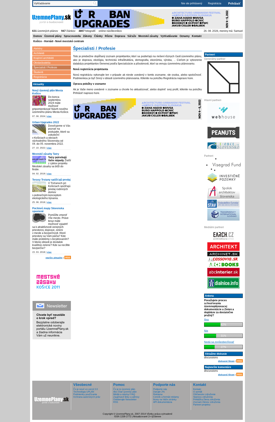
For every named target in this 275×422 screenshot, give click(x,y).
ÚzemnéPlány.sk (42, 10)
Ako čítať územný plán (125, 391)
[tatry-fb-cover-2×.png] (39, 160)
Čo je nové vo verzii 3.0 (85, 389)
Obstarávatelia (42, 62)
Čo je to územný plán (124, 389)
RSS (67, 257)
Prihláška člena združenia (206, 399)
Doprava (120, 36)
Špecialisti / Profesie (45, 67)
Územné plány (53, 36)
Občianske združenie (204, 394)
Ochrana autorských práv (86, 397)
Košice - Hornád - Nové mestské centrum (58, 41)
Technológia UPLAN (83, 391)
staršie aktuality (54, 257)
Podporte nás (160, 389)
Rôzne (109, 36)
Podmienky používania (85, 394)
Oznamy (185, 36)
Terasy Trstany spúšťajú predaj (51, 179)
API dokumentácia (162, 402)
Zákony (87, 36)
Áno (206, 319)
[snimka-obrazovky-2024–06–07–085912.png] (39, 100)
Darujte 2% (159, 391)
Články (98, 36)
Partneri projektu (201, 404)
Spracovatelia (72, 36)
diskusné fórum (226, 361)
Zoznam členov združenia (206, 402)
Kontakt (197, 36)
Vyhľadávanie (168, 36)
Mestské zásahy (148, 36)
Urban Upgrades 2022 (45, 122)
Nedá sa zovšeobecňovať (219, 342)
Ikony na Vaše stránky (165, 399)
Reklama (157, 394)
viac (49, 116)
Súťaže (131, 36)
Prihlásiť (234, 3)
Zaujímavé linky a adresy (126, 397)
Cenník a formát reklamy (166, 397)
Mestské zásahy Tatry (45, 153)
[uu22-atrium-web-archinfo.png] (39, 129)
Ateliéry (38, 48)
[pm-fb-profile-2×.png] (39, 218)
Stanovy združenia (203, 397)
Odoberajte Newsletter (125, 399)
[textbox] (63, 3)
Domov (37, 36)
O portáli (197, 391)
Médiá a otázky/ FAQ (124, 394)
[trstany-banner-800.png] (39, 187)
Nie (206, 330)
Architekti (39, 53)
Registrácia (214, 3)
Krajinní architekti (44, 58)
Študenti (38, 72)
